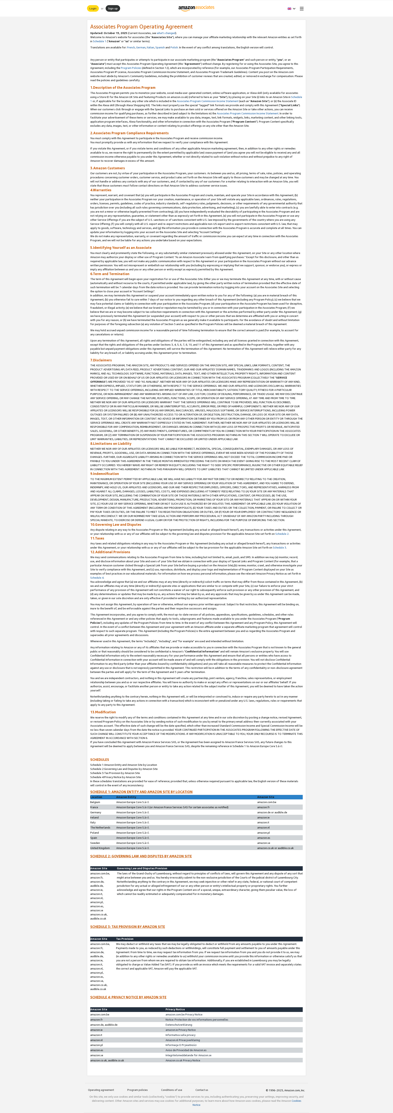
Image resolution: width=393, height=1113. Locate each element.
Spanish (160, 47)
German (141, 47)
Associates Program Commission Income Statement (207, 101)
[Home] (197, 8)
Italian (150, 47)
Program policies (137, 1089)
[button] (291, 8)
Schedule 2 (282, 533)
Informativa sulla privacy (180, 1035)
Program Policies (131, 67)
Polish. (174, 47)
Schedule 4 (97, 577)
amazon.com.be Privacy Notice (184, 1014)
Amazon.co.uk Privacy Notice (183, 1060)
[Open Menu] (301, 8)
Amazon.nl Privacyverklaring (183, 1040)
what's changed (166, 33)
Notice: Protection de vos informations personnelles (197, 1019)
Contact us (201, 1089)
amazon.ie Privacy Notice (181, 1029)
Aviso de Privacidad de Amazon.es (186, 1050)
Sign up (113, 8)
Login (92, 8)
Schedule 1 (99, 41)
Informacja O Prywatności (181, 1045)
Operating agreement (101, 1089)
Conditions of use (171, 1089)
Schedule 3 (279, 547)
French (131, 47)
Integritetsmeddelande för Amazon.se (188, 1055)
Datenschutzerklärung (179, 1024)
